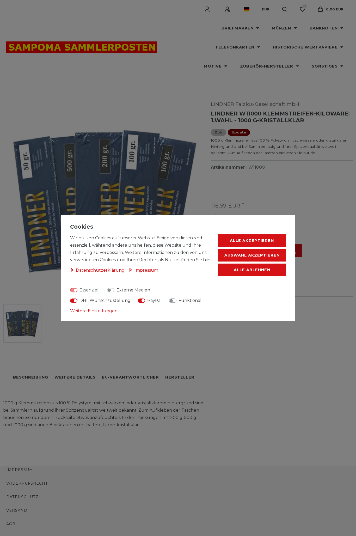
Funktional (190, 300)
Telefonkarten (235, 47)
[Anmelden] (208, 9)
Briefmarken (238, 28)
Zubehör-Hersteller (267, 66)
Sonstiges (325, 66)
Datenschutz (22, 497)
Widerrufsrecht (27, 483)
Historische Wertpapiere (306, 47)
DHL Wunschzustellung (105, 300)
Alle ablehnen (252, 269)
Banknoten (324, 28)
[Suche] (285, 9)
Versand (16, 510)
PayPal (154, 300)
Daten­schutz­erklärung (101, 270)
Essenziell (89, 290)
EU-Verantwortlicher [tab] (130, 377)
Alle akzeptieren (252, 240)
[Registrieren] (228, 9)
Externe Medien (133, 290)
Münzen (282, 28)
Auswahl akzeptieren (252, 255)
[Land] (247, 9)
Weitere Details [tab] (75, 377)
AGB (10, 524)
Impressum (19, 469)
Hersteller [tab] (179, 377)
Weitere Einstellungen (94, 310)
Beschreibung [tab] (30, 377)
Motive (213, 66)
